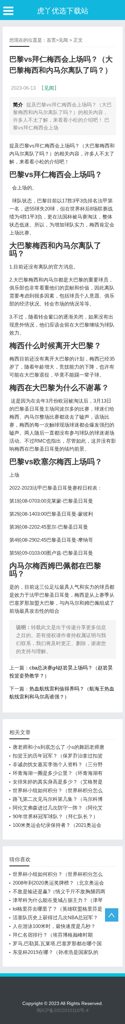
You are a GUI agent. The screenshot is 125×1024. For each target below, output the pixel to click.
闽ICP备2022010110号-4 (63, 1010)
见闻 (63, 40)
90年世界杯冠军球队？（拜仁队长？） (55, 816)
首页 (51, 40)
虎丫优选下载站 (62, 11)
